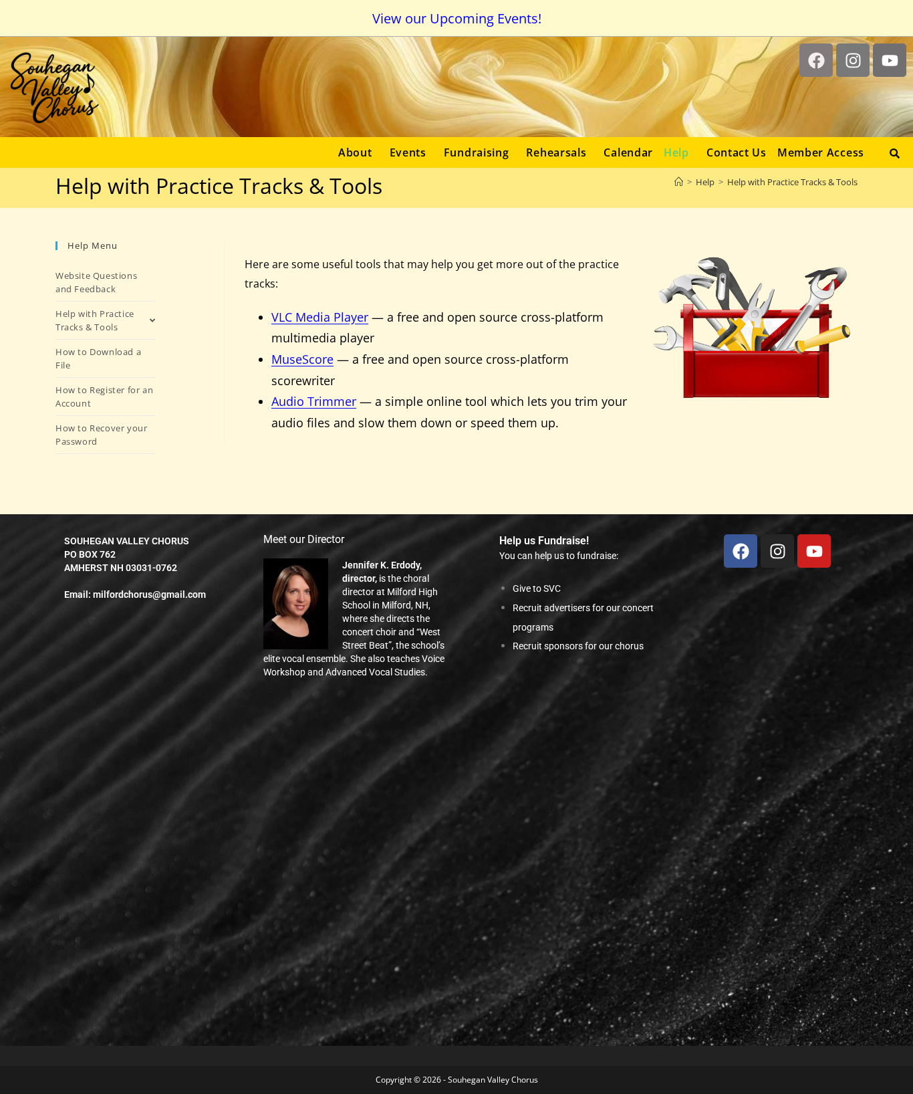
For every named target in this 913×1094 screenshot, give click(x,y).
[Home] (678, 182)
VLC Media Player (319, 317)
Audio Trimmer (313, 401)
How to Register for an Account (104, 396)
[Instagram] (853, 60)
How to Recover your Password (101, 434)
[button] (358, 152)
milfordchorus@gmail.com (149, 594)
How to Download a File (98, 358)
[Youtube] (889, 60)
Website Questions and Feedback (96, 282)
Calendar (628, 152)
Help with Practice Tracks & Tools (792, 182)
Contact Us (736, 152)
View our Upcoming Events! (456, 18)
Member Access (820, 152)
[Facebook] (816, 60)
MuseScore (302, 359)
